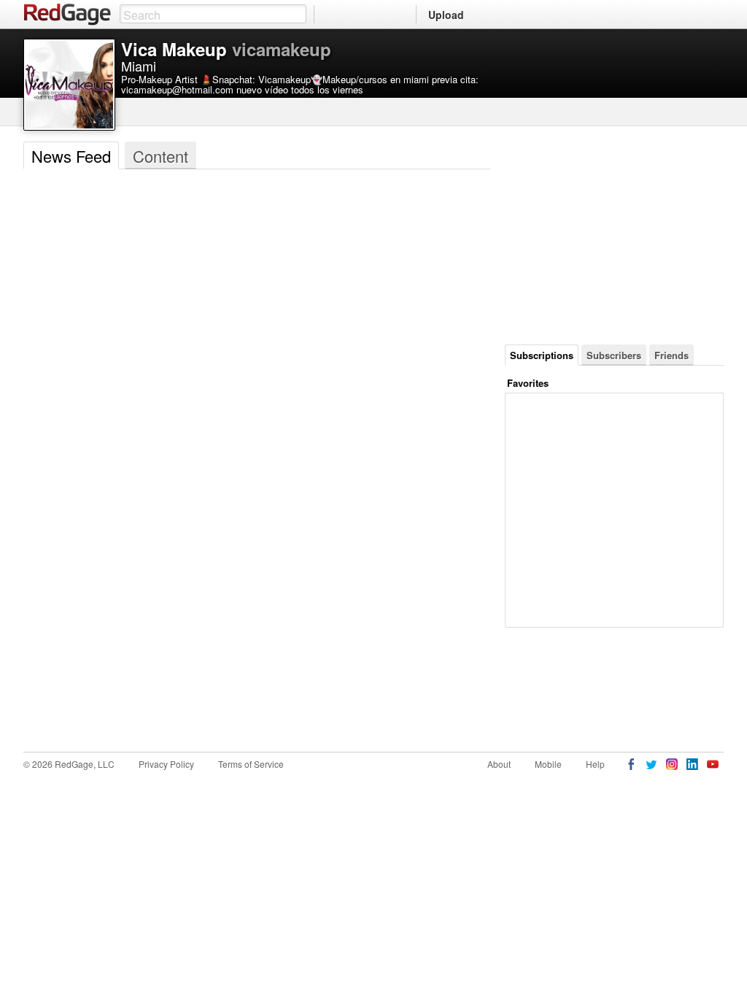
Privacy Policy (166, 764)
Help (595, 764)
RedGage (67, 14)
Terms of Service (251, 764)
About (499, 764)
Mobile (548, 764)
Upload (446, 14)
